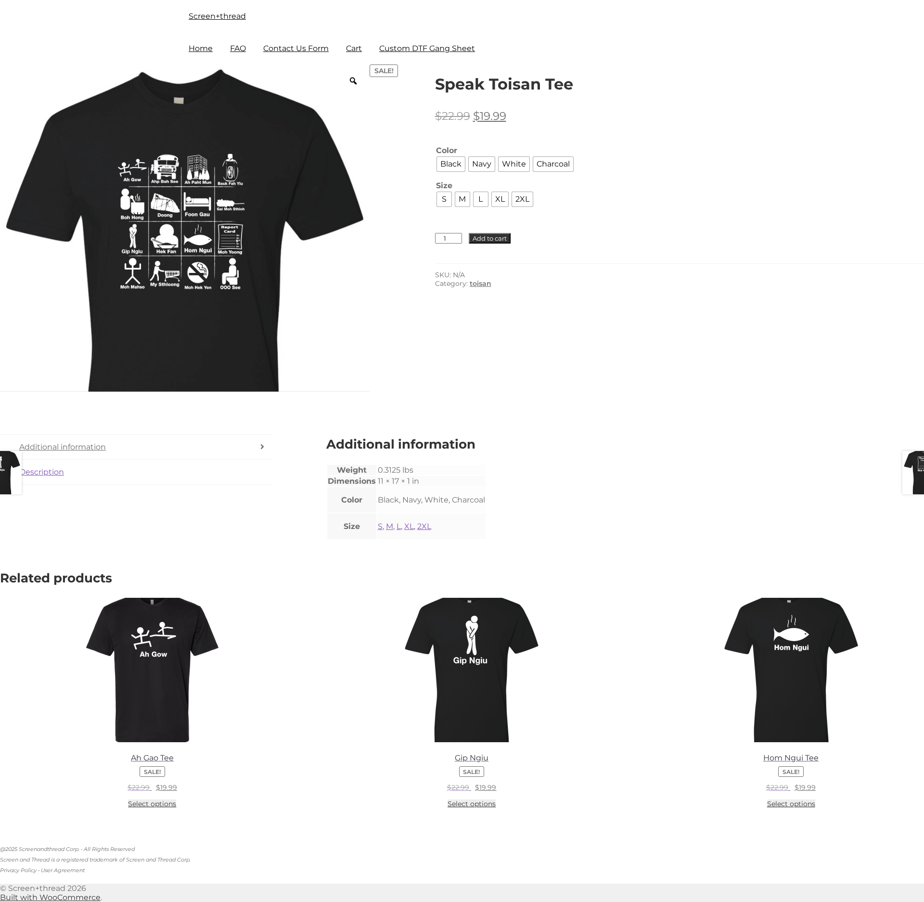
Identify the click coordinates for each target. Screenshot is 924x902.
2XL (424, 526)
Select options (152, 803)
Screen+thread (217, 16)
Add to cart (490, 238)
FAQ (238, 48)
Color (446, 150)
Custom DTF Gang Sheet (427, 48)
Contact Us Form (296, 48)
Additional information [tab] (62, 446)
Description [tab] (41, 472)
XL (409, 526)
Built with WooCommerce (50, 897)
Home (201, 48)
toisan (480, 283)
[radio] (451, 164)
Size (444, 185)
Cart (354, 48)
